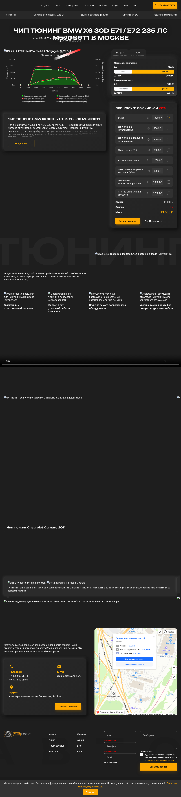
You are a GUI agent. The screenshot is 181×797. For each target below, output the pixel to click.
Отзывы (103, 5)
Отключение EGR (130, 14)
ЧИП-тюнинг (10, 14)
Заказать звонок (68, 706)
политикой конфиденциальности (160, 760)
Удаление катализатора (165, 14)
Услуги (44, 5)
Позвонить (155, 221)
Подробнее (21, 143)
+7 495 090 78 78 (166, 5)
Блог (125, 5)
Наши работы (72, 5)
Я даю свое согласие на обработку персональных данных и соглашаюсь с (161, 757)
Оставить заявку (127, 221)
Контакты (89, 5)
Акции (115, 5)
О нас (58, 5)
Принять (90, 792)
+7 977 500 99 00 (18, 679)
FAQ (135, 5)
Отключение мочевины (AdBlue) (49, 14)
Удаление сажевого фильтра (94, 14)
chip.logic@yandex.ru (69, 675)
